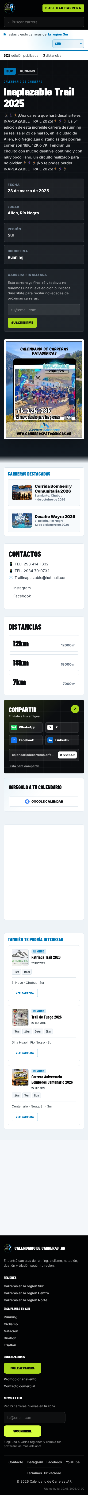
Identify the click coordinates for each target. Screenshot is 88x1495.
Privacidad (52, 1473)
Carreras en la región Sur (24, 1286)
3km (26, 1095)
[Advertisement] (44, 872)
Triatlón (10, 1345)
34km (38, 1031)
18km (21, 662)
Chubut (31, 982)
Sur (9, 71)
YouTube (73, 1462)
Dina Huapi (19, 1042)
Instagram (22, 587)
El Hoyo (17, 982)
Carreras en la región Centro (26, 1293)
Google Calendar (44, 802)
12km (21, 643)
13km (16, 1031)
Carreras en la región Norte (25, 1300)
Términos (34, 1473)
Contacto (15, 1462)
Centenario (20, 1106)
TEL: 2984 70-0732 (32, 570)
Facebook (22, 596)
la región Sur (58, 34)
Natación (11, 1331)
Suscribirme (22, 322)
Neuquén (37, 1106)
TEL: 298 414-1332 (32, 564)
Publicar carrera (63, 8)
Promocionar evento (20, 1379)
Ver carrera (25, 993)
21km (27, 1031)
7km (19, 682)
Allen (13, 213)
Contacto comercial (19, 1386)
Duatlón (10, 1338)
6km (36, 1095)
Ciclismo (11, 1324)
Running (27, 71)
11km (16, 971)
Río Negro (29, 213)
